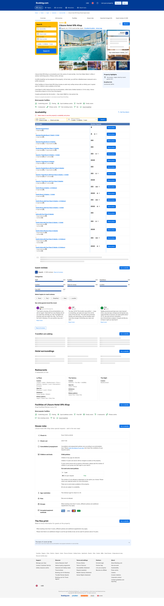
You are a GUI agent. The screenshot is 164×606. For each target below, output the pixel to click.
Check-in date (39, 31)
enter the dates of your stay (76, 496)
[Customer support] (97, 3)
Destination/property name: (43, 26)
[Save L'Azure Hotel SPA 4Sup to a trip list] (120, 24)
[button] (46, 44)
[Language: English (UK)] (93, 3)
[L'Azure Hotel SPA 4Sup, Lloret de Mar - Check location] (60, 28)
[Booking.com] (42, 3)
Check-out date (40, 36)
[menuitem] (39, 8)
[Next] (127, 45)
